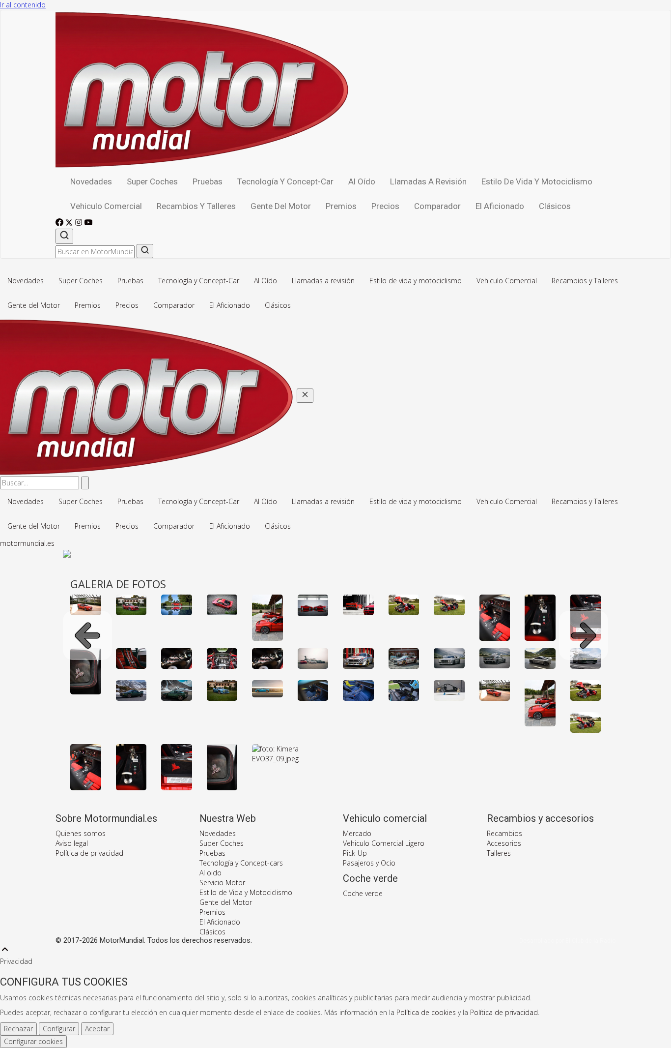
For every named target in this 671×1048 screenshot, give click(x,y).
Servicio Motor (222, 882)
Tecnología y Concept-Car (285, 181)
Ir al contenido (23, 4)
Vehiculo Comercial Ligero (383, 843)
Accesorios (504, 843)
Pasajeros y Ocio (369, 863)
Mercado (357, 833)
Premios (341, 206)
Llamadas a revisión (428, 181)
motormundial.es (27, 543)
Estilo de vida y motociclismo (536, 181)
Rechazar (18, 1028)
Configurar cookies (33, 1041)
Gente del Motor (281, 206)
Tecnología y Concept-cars (241, 863)
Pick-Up (355, 853)
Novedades (91, 181)
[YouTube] (88, 223)
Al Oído (361, 181)
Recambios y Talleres (196, 206)
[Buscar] (64, 236)
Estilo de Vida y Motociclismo (245, 892)
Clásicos (555, 206)
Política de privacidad (89, 853)
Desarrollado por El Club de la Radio (567, 940)
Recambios (504, 833)
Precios (385, 206)
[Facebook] (60, 223)
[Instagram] (79, 223)
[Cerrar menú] (305, 396)
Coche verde (363, 893)
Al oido (210, 872)
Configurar (59, 1028)
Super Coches (152, 181)
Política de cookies (426, 1012)
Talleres (499, 853)
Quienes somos (81, 833)
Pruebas (208, 181)
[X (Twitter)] (70, 223)
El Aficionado (499, 206)
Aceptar (97, 1028)
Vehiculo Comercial (106, 206)
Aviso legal (72, 843)
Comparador (437, 206)
